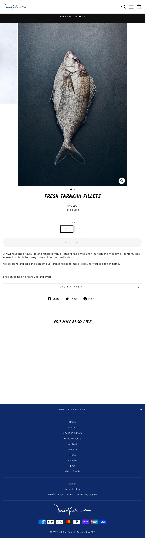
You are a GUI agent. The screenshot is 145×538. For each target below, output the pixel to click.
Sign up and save (71, 409)
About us (73, 449)
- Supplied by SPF (85, 532)
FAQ (72, 465)
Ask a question (72, 287)
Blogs (72, 455)
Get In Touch (72, 471)
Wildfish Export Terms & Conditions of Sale (72, 494)
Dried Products (72, 438)
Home (72, 422)
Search (72, 483)
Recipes (72, 460)
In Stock (72, 444)
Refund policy (72, 489)
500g (67, 228)
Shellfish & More (72, 432)
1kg (79, 228)
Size (72, 222)
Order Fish (72, 427)
